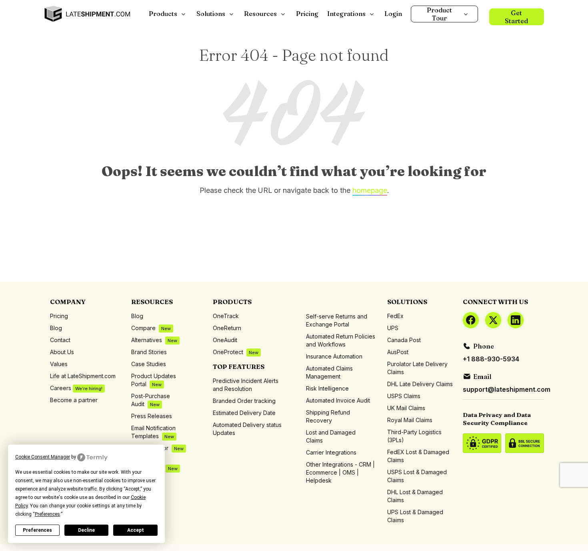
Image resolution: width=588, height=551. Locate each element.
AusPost (397, 352)
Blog (56, 328)
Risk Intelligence (327, 388)
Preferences (37, 530)
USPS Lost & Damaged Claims (417, 476)
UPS (392, 328)
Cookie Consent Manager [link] (42, 457)
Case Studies (148, 364)
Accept (135, 530)
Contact (60, 340)
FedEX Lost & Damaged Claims (418, 456)
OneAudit (225, 340)
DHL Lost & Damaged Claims (415, 496)
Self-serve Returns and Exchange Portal (336, 320)
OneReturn (227, 328)
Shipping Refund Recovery (328, 416)
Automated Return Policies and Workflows (340, 340)
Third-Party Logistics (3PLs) (414, 436)
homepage (369, 190)
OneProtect (235, 352)
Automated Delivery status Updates (247, 428)
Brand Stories (149, 352)
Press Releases (151, 416)
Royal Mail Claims (409, 420)
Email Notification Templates (153, 432)
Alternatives (154, 340)
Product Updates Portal (153, 380)
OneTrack (226, 316)
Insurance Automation (334, 356)
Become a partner (74, 400)
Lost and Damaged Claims (331, 436)
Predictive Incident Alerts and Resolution (245, 384)
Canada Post (404, 340)
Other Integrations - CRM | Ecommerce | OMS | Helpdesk (340, 472)
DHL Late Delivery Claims (420, 384)
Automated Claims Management (329, 372)
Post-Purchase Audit (150, 400)
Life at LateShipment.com (83, 376)
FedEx (395, 316)
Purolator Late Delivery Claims (417, 368)
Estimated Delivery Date (244, 412)
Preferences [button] (47, 514)
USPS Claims (403, 396)
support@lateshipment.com (506, 389)
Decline (86, 530)
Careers (76, 388)
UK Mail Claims (406, 408)
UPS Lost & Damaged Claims (415, 516)
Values (59, 364)
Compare (151, 328)
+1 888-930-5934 (491, 359)
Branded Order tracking (244, 400)
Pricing (59, 316)
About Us (62, 352)
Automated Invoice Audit (338, 400)
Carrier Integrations (331, 452)
